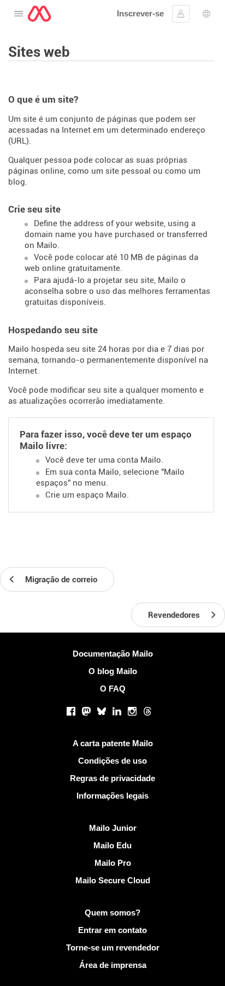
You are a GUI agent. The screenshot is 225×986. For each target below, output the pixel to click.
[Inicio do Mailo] (39, 13)
